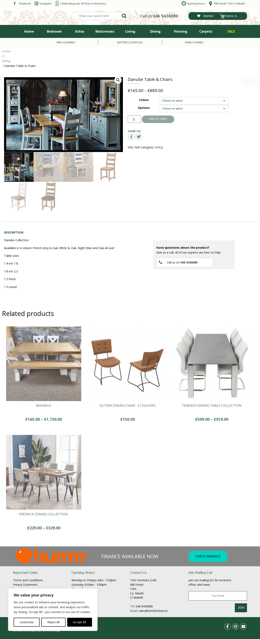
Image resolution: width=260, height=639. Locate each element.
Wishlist (208, 16)
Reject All (53, 622)
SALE (231, 31)
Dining (155, 31)
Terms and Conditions (28, 580)
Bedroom (54, 31)
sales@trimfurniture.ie (153, 611)
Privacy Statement (25, 585)
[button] (118, 80)
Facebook (25, 3)
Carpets (205, 31)
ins (237, 626)
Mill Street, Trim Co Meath (229, 3)
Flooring (180, 31)
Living (130, 31)
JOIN (241, 607)
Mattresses (104, 31)
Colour (144, 100)
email (245, 626)
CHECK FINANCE (207, 556)
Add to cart (158, 119)
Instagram (46, 3)
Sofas (79, 31)
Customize (27, 622)
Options (144, 108)
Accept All (79, 622)
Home (29, 31)
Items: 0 (231, 16)
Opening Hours (196, 3)
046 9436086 (165, 16)
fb (230, 626)
